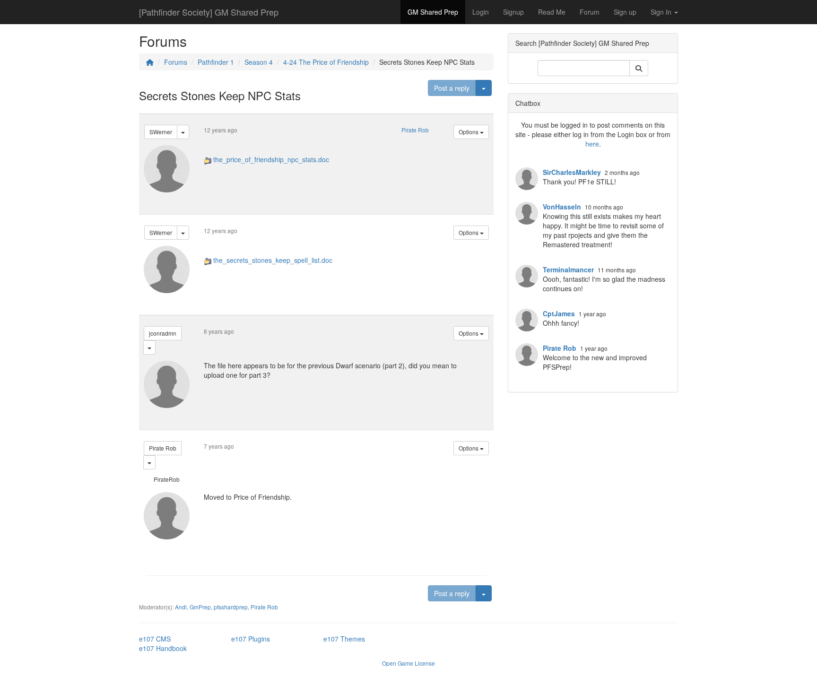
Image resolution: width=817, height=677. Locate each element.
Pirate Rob (415, 130)
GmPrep (200, 607)
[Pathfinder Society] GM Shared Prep (208, 12)
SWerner (160, 132)
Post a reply (451, 88)
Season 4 (258, 62)
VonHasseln (562, 206)
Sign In (662, 12)
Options (469, 132)
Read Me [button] (551, 12)
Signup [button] (513, 12)
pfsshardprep (231, 607)
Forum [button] (590, 12)
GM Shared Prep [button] (433, 12)
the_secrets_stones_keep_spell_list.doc (272, 260)
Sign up (625, 12)
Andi (181, 607)
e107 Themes (344, 638)
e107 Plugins (250, 638)
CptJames (559, 313)
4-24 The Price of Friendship (326, 62)
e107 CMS (155, 638)
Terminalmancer (568, 269)
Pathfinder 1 (216, 62)
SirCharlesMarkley (572, 172)
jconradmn (162, 333)
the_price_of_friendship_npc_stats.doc (271, 159)
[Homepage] (150, 62)
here (592, 143)
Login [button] (480, 12)
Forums (175, 62)
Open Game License (408, 663)
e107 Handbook (163, 648)
